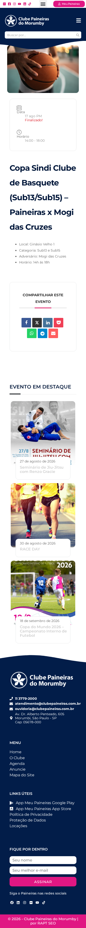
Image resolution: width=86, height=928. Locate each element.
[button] (43, 4)
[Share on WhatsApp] (32, 333)
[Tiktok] (43, 902)
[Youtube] (37, 902)
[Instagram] (24, 902)
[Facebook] (12, 902)
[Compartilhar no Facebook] (26, 322)
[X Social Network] (37, 322)
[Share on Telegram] (42, 333)
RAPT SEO (47, 923)
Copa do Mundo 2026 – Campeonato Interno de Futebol (43, 631)
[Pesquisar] (77, 35)
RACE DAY (30, 549)
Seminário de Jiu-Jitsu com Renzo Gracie (42, 469)
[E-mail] (53, 333)
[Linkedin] (48, 322)
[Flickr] (31, 902)
